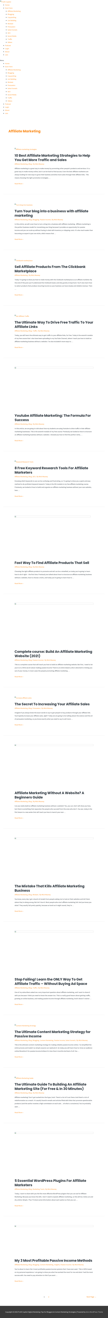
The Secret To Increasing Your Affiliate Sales (52, 704)
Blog (30, 164)
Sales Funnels (12, 30)
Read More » (19, 184)
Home (7, 5)
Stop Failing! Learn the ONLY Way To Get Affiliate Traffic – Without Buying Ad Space (51, 981)
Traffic (10, 39)
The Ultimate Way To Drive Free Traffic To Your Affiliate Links (54, 324)
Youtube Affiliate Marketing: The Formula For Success (53, 417)
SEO (9, 33)
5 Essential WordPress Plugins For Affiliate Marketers (50, 1182)
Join (6, 55)
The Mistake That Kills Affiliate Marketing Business (49, 888)
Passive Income (45, 220)
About (7, 52)
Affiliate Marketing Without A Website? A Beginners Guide (49, 795)
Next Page (91, 1297)
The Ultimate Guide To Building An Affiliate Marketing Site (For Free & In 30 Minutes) (50, 1086)
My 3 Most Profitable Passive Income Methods (53, 1260)
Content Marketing (46, 1040)
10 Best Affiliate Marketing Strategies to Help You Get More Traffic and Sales (52, 157)
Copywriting (12, 17)
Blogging (11, 14)
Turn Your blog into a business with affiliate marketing (51, 213)
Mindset (10, 24)
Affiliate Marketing (14, 11)
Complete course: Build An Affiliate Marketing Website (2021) (53, 653)
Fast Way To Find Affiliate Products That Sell (52, 562)
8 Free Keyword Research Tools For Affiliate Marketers (51, 470)
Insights (57, 1265)
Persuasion (11, 27)
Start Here (8, 8)
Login (7, 48)
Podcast (8, 45)
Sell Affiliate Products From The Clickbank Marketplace (50, 268)
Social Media (12, 36)
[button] (54, 60)
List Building (12, 20)
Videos (10, 42)
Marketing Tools (38, 1189)
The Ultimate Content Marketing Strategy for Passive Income (53, 1034)
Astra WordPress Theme (94, 1312)
